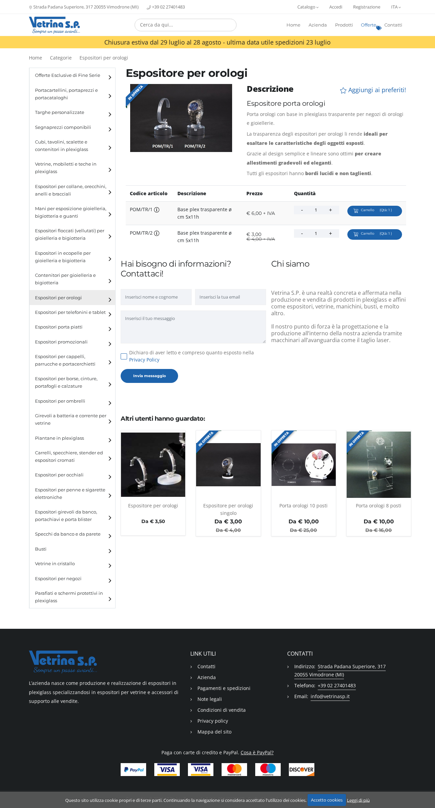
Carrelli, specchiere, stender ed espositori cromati (69, 456)
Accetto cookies (327, 800)
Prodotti (344, 25)
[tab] (72, 75)
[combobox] (186, 25)
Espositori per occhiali (59, 474)
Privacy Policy (144, 359)
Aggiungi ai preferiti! (376, 90)
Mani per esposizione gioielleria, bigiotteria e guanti (70, 212)
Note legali (209, 699)
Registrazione (366, 7)
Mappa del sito (214, 731)
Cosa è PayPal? (257, 752)
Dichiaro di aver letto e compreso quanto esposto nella (191, 356)
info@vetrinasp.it (330, 696)
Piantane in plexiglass (59, 438)
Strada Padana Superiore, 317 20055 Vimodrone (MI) (85, 7)
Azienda (318, 25)
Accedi (335, 7)
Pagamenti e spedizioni (223, 688)
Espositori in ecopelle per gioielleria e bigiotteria (63, 257)
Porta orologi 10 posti (303, 505)
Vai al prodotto (153, 494)
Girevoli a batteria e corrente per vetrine (70, 419)
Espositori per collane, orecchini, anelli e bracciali (70, 190)
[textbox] (185, 25)
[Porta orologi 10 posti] (304, 465)
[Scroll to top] (426, 785)
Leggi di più (358, 800)
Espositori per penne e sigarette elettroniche (70, 493)
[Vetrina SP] (54, 25)
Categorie (61, 57)
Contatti (393, 25)
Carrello (376, 210)
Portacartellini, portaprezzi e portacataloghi (66, 94)
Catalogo (306, 7)
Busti (41, 549)
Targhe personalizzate (59, 112)
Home (293, 25)
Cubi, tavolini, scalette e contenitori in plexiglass (61, 145)
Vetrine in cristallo (55, 563)
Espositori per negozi (58, 578)
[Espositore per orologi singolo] (228, 465)
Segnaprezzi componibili (63, 127)
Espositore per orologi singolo (228, 509)
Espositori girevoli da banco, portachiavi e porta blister (66, 515)
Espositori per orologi (104, 57)
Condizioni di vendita (221, 710)
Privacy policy (212, 721)
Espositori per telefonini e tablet (70, 312)
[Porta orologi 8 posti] (379, 465)
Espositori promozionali (61, 341)
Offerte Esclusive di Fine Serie (67, 75)
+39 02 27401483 (168, 7)
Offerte (368, 25)
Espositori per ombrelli (60, 401)
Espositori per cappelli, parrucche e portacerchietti (65, 360)
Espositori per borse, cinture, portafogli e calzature (66, 382)
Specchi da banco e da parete (68, 534)
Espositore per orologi (153, 505)
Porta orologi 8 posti (378, 505)
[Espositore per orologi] (153, 465)
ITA (395, 7)
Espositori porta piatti (59, 327)
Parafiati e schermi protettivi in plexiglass (69, 597)
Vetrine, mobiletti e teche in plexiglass (66, 168)
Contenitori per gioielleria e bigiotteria (65, 279)
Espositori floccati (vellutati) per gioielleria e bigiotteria (69, 234)
